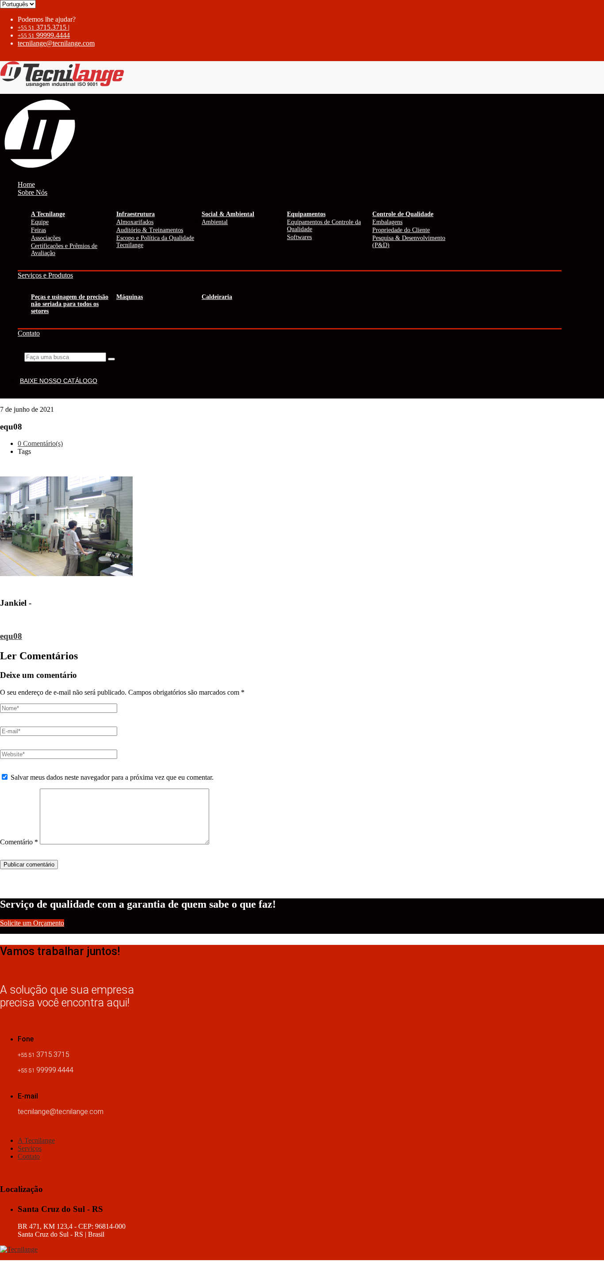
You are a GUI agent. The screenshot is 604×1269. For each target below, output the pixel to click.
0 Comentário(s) (40, 443)
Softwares (299, 237)
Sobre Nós (32, 192)
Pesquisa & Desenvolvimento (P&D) (408, 241)
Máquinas (129, 297)
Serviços (30, 1148)
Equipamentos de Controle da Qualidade (324, 225)
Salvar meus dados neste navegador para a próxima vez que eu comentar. (112, 777)
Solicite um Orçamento (32, 923)
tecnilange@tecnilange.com (56, 43)
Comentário (19, 842)
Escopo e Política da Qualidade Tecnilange (155, 241)
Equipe (40, 222)
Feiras (38, 230)
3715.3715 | (43, 27)
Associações (46, 238)
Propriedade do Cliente (401, 230)
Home (26, 184)
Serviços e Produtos (45, 275)
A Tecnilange (36, 1140)
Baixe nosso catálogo (58, 380)
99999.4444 (44, 35)
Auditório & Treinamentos (149, 230)
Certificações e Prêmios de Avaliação (64, 249)
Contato (29, 333)
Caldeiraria (217, 297)
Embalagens (387, 222)
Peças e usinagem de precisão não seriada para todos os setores (69, 304)
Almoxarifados (134, 222)
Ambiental (215, 222)
